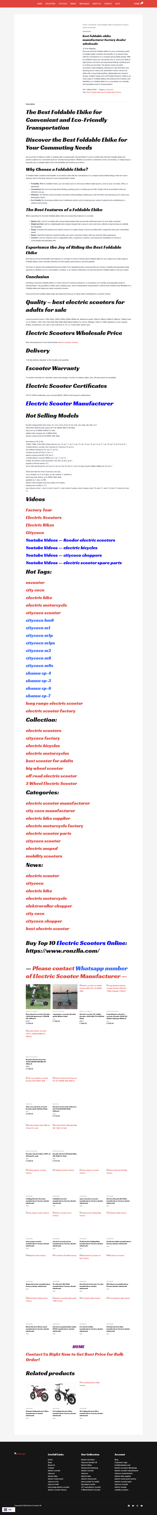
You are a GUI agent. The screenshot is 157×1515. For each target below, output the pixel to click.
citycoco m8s (39, 665)
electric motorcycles (47, 753)
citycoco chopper (44, 921)
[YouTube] (142, 1506)
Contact (108, 4)
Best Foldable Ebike (94, 92)
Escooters (50, 4)
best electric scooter (47, 928)
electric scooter (42, 875)
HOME (79, 1346)
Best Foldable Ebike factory (111, 92)
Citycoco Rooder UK (89, 1462)
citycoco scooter (43, 613)
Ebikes (73, 4)
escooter (35, 582)
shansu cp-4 (38, 673)
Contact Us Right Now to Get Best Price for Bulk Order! (74, 1356)
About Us (97, 4)
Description (30, 104)
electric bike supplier (48, 818)
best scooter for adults (49, 761)
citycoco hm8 (40, 620)
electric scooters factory (68, 342)
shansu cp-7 (38, 696)
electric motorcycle (46, 605)
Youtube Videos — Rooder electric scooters (70, 540)
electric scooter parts (48, 833)
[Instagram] (137, 1506)
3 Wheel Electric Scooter (51, 783)
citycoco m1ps (40, 643)
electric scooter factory (51, 711)
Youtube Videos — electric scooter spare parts (74, 563)
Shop (50, 1462)
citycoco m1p (39, 635)
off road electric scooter (51, 776)
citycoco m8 (38, 658)
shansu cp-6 (38, 688)
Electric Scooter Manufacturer (69, 403)
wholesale (84, 4)
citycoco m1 (38, 628)
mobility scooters (44, 856)
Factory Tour (39, 510)
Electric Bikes (40, 525)
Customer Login (121, 1462)
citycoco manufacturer (124, 1473)
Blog (118, 4)
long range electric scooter (54, 703)
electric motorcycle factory (54, 826)
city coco (35, 590)
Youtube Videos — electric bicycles (62, 547)
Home (39, 4)
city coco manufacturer (50, 810)
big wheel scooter (44, 768)
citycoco (35, 883)
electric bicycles (43, 745)
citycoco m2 (38, 650)
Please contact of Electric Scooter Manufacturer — (77, 972)
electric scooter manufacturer (58, 803)
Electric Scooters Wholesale (126, 1468)
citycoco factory (43, 738)
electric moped (42, 848)
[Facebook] (129, 1506)
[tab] (30, 104)
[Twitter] (133, 1506)
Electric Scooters (44, 517)
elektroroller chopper (49, 906)
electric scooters (43, 730)
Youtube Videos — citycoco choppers (64, 555)
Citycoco (63, 4)
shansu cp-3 (38, 680)
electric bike (39, 597)
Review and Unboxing (89, 1468)
